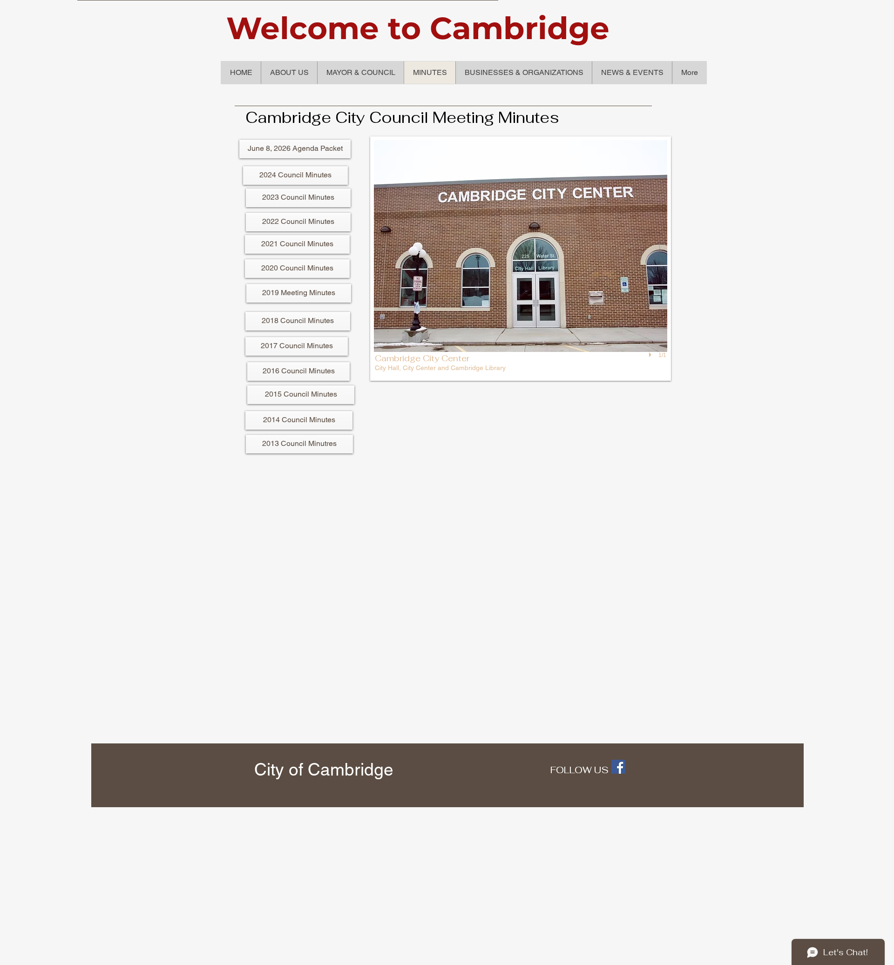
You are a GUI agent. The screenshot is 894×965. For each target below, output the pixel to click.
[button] (520, 258)
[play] (651, 355)
